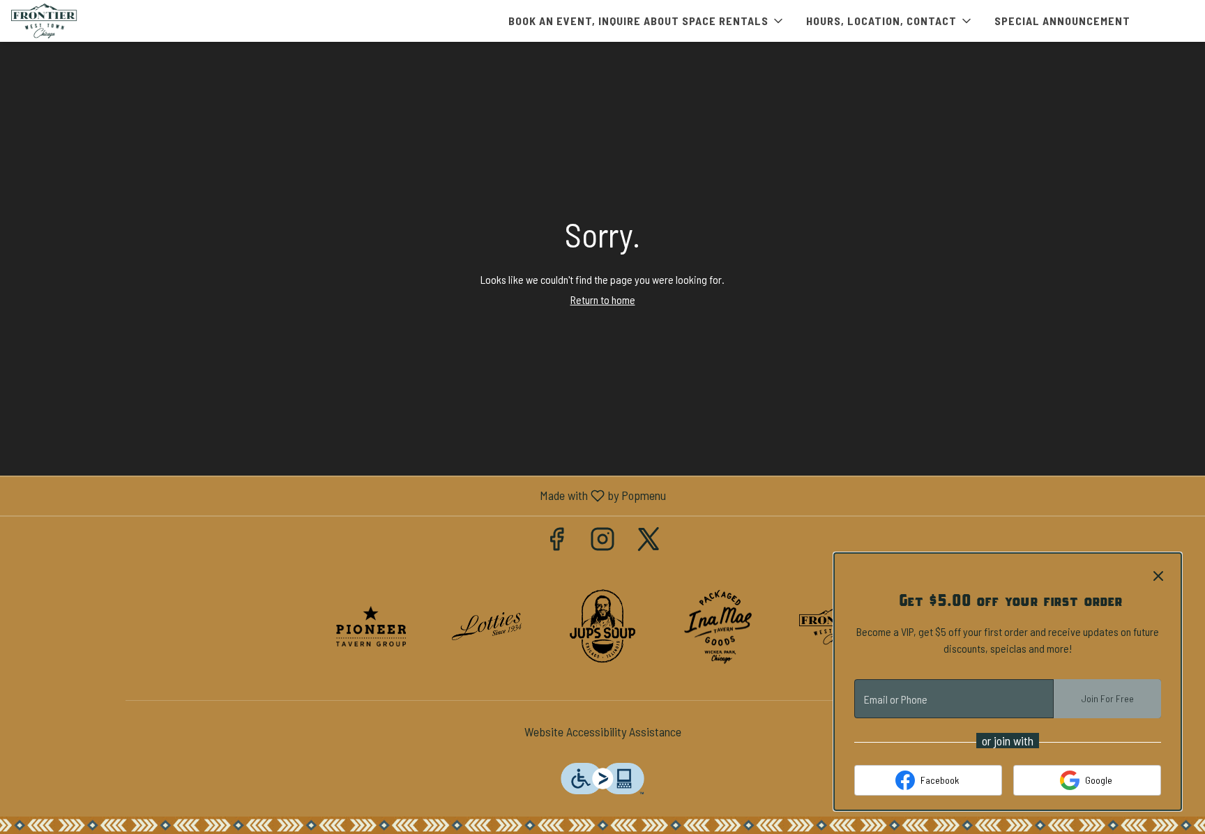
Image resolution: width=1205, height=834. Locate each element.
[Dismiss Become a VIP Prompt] (1158, 576)
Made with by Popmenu (338, 496)
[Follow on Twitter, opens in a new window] (648, 541)
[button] (646, 21)
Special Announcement (1062, 20)
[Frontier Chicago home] (74, 20)
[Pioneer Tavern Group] (371, 624)
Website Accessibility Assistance (602, 731)
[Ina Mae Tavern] (718, 624)
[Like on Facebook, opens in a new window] (556, 541)
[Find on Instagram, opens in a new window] (602, 541)
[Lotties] (487, 624)
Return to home (602, 299)
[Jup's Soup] (602, 624)
